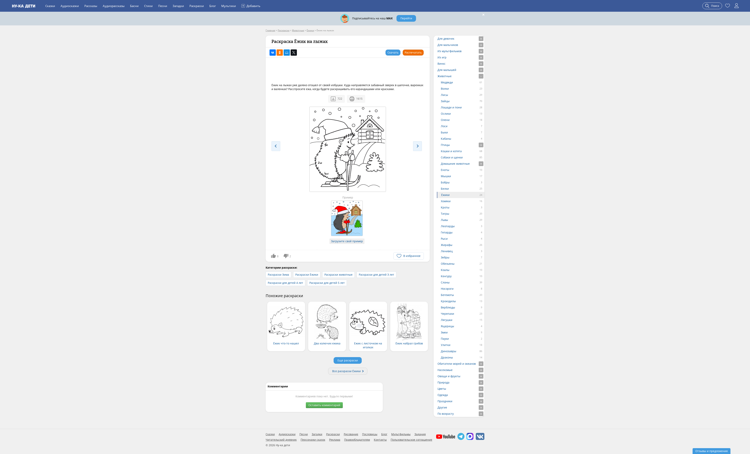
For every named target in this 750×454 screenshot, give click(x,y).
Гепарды (447, 232)
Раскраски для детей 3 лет (376, 274)
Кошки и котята (451, 151)
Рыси (444, 238)
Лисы (444, 95)
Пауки (445, 338)
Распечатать (413, 52)
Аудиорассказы (114, 6)
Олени (445, 120)
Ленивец (447, 251)
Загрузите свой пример (347, 241)
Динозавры (448, 351)
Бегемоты (447, 295)
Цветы (442, 389)
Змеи (444, 332)
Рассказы (90, 6)
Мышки (446, 176)
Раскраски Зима (278, 274)
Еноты (445, 170)
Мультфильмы (401, 434)
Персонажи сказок (313, 439)
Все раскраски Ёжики (346, 371)
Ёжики (445, 195)
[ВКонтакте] (273, 52)
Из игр (442, 57)
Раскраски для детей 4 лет (285, 283)
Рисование (351, 434)
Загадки (178, 6)
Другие (442, 407)
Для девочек (446, 38)
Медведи (447, 82)
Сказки (50, 6)
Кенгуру (446, 276)
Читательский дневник (281, 439)
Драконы (447, 357)
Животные (445, 76)
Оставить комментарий (324, 405)
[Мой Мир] (287, 52)
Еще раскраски (348, 360)
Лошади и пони (451, 107)
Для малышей (447, 70)
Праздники (445, 401)
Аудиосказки (70, 6)
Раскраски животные (338, 274)
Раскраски (196, 6)
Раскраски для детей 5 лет (327, 283)
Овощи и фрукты (449, 376)
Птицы (445, 145)
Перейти (406, 18)
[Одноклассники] (280, 52)
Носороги (447, 288)
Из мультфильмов (450, 51)
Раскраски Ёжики (306, 274)
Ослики (446, 113)
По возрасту (446, 414)
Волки (445, 88)
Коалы (445, 270)
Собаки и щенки (452, 157)
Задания (420, 434)
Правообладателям (357, 439)
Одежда (443, 395)
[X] (294, 52)
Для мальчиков (448, 45)
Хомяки (446, 201)
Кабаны (446, 138)
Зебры (445, 257)
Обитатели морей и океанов (457, 364)
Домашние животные (455, 163)
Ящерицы (447, 326)
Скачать (393, 52)
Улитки (445, 345)
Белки (445, 188)
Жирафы (446, 245)
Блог (212, 6)
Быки (444, 132)
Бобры (445, 182)
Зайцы (445, 101)
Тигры (445, 213)
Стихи (148, 6)
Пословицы (369, 434)
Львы (444, 220)
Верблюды (448, 307)
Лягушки (446, 320)
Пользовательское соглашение (411, 439)
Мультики (228, 6)
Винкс (442, 63)
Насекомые (445, 370)
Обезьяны (447, 263)
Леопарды (448, 226)
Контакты (380, 439)
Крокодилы (448, 301)
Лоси (444, 126)
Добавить (251, 5)
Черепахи (447, 313)
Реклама (334, 439)
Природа (443, 382)
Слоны (445, 282)
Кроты (445, 207)
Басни (134, 6)
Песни (162, 6)
